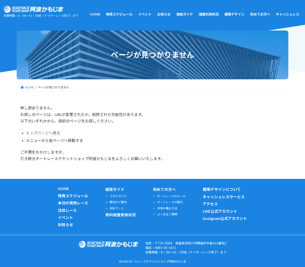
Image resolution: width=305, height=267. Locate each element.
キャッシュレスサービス (224, 197)
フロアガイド (118, 196)
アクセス (210, 204)
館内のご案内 (118, 202)
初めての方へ (164, 189)
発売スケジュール (73, 196)
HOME (63, 189)
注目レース (67, 210)
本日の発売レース (73, 203)
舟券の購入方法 (167, 208)
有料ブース (117, 208)
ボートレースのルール (171, 196)
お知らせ (65, 225)
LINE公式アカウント (220, 211)
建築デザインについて (222, 189)
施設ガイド (114, 189)
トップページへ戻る (43, 133)
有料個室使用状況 (120, 215)
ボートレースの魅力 (170, 202)
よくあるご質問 (167, 214)
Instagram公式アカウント (225, 218)
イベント (65, 217)
